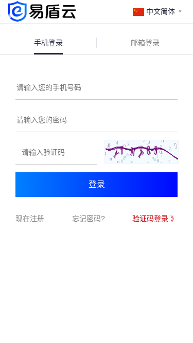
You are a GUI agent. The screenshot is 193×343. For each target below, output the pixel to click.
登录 (97, 184)
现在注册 (29, 218)
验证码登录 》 (155, 218)
